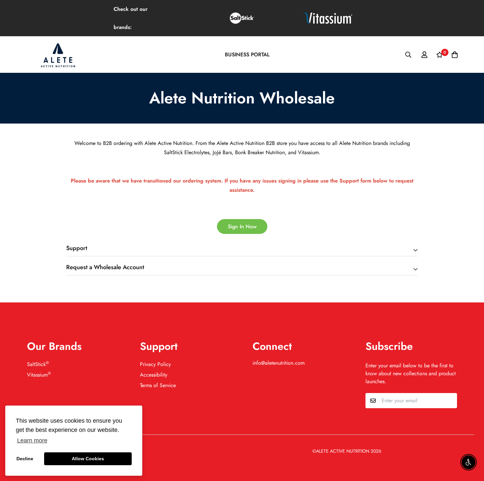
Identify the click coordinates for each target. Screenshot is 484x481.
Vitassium (39, 375)
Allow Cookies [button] (88, 458)
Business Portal (247, 54)
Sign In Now (242, 226)
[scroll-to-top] (471, 445)
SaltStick (38, 364)
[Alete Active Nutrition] (57, 54)
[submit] (449, 400)
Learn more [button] (32, 440)
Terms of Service (158, 385)
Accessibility (153, 375)
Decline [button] (24, 458)
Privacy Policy (155, 364)
